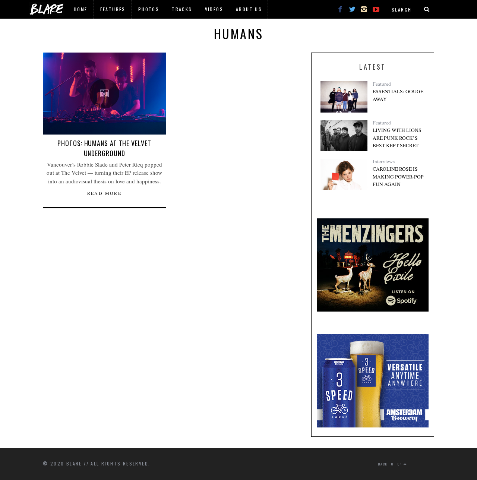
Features (113, 9)
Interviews (384, 161)
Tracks (182, 9)
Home (81, 9)
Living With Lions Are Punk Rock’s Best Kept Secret (397, 138)
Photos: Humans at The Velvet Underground (104, 148)
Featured (382, 83)
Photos (148, 9)
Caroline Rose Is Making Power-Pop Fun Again (398, 176)
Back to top (391, 464)
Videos (214, 9)
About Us (249, 9)
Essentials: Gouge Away (398, 95)
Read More (104, 193)
